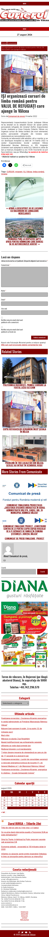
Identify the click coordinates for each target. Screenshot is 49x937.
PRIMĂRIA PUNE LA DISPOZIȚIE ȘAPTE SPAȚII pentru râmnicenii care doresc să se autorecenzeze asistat (24, 241)
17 (4, 803)
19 (20, 803)
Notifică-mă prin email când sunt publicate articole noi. (12, 331)
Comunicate (12, 43)
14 (32, 800)
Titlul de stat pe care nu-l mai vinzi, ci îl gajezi (20, 828)
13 (26, 800)
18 (12, 803)
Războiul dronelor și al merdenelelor (16, 749)
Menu (24, 3)
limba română (38, 172)
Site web (4, 309)
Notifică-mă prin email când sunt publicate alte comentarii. (12, 321)
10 (4, 800)
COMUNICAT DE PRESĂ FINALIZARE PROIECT (24, 538)
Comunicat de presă (16, 116)
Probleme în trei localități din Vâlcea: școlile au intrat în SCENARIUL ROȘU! (24, 464)
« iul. (3, 812)
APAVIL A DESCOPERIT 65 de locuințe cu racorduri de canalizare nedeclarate (26, 211)
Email (3, 300)
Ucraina (4, 174)
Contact (24, 918)
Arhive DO (24, 916)
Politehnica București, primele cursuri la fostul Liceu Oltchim (24, 386)
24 (4, 805)
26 (20, 805)
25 (12, 805)
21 (32, 803)
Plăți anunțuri (24, 920)
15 (38, 800)
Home (4, 43)
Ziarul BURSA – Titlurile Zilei (24, 823)
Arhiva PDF (24, 914)
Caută (3, 568)
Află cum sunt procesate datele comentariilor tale (21, 345)
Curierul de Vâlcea (27, 935)
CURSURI (10, 172)
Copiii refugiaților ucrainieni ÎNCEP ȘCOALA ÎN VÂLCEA (24, 430)
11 (12, 800)
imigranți (18, 172)
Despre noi (24, 912)
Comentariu (5, 265)
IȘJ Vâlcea (27, 172)
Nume (3, 291)
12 (20, 800)
